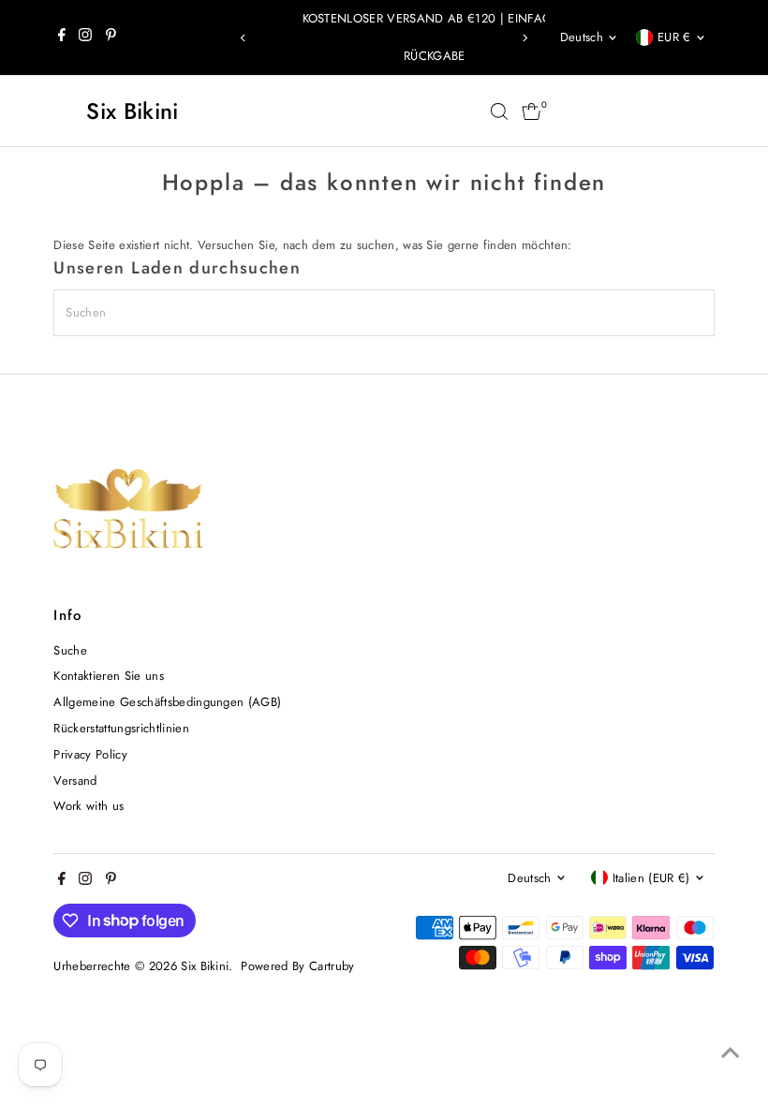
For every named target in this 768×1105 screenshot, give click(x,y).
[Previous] (244, 38)
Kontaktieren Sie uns (108, 676)
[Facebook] (61, 37)
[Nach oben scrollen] (730, 1053)
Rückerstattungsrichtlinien (120, 728)
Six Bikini (132, 111)
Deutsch (581, 37)
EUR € (674, 37)
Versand (74, 780)
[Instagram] (85, 37)
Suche (70, 650)
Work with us (88, 806)
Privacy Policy (90, 754)
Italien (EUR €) (651, 878)
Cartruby (332, 966)
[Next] (524, 38)
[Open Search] (499, 111)
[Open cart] (531, 111)
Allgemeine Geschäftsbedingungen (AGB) (167, 702)
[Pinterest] (111, 37)
